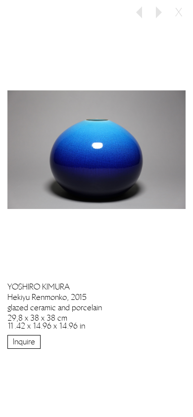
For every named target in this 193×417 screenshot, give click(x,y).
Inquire (24, 341)
